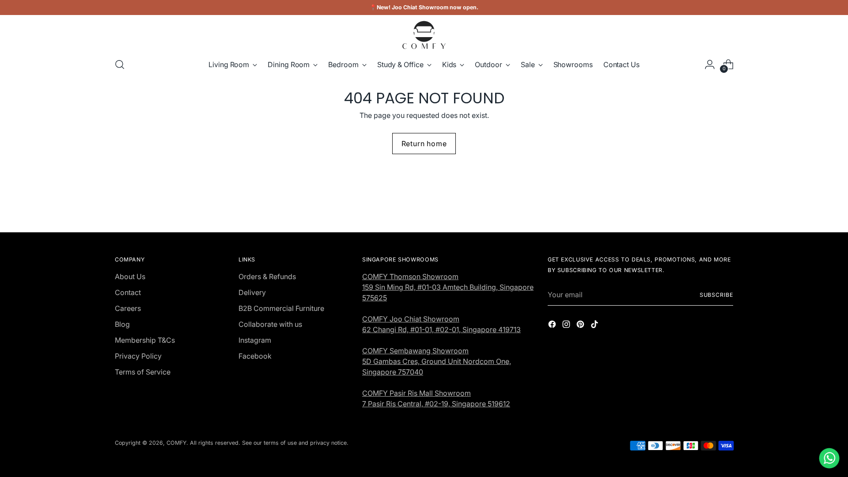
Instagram (254, 340)
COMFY (176, 442)
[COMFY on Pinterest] (581, 325)
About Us (130, 276)
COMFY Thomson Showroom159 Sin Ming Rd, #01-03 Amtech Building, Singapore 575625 (448, 287)
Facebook (255, 356)
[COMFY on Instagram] (567, 325)
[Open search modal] (120, 64)
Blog (122, 324)
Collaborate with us (270, 324)
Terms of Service (142, 371)
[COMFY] (424, 34)
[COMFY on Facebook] (553, 325)
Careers (128, 308)
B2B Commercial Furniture (281, 308)
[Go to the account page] (710, 64)
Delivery (252, 292)
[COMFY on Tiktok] (595, 325)
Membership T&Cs (145, 340)
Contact (128, 292)
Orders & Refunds (267, 276)
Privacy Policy (138, 356)
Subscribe (716, 295)
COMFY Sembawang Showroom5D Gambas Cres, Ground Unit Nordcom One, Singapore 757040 (436, 361)
